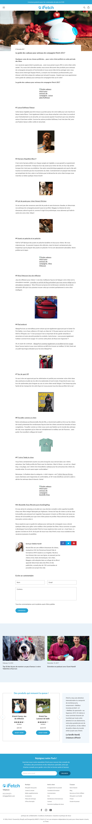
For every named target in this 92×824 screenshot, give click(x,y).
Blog (71, 790)
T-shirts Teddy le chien (26, 457)
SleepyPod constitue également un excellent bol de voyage (53, 344)
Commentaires (51, 793)
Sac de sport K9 (23, 374)
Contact (49, 801)
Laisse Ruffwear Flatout (26, 107)
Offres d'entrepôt (29, 801)
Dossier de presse (74, 801)
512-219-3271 (7, 793)
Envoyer (22, 610)
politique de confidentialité (29, 816)
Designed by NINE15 (33, 819)
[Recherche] (84, 7)
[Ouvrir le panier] (88, 7)
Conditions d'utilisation (45, 816)
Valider (64, 773)
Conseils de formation (53, 790)
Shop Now (19, 732)
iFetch (10, 819)
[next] (59, 717)
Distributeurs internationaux (55, 799)
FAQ (48, 796)
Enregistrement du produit (54, 787)
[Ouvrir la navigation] (4, 7)
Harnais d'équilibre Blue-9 (27, 159)
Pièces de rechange (30, 799)
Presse (71, 799)
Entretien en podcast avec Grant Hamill (61, 666)
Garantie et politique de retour (55, 804)
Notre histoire (73, 787)
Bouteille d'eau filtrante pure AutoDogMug (34, 505)
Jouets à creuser (29, 790)
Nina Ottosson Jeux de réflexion (29, 276)
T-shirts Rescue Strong (65, 474)
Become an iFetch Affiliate (77, 793)
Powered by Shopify (18, 819)
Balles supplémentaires (31, 793)
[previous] (3, 717)
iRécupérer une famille (76, 796)
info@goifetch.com (9, 796)
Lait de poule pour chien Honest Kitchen (32, 201)
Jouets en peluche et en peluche (29, 238)
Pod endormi (22, 324)
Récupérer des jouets (31, 787)
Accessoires (28, 796)
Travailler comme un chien (27, 418)
